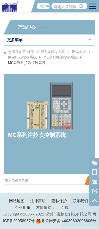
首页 (30, 52)
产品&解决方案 (53, 52)
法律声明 (38, 201)
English (43, 6)
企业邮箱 (22, 207)
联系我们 (80, 201)
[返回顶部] (94, 201)
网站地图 (16, 201)
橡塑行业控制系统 (22, 57)
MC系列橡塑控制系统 (60, 57)
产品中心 (79, 52)
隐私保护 (59, 201)
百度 (65, 207)
